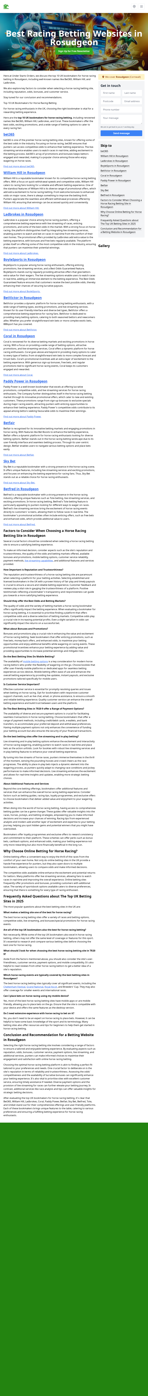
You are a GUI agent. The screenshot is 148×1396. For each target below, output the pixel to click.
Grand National (35, 986)
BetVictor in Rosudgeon (22, 297)
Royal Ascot (51, 986)
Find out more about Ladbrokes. (21, 253)
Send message (121, 133)
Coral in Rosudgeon (19, 336)
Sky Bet (9, 461)
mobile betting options (35, 661)
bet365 (8, 134)
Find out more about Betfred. (19, 524)
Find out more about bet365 (18, 166)
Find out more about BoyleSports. (21, 291)
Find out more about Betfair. (18, 454)
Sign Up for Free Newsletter (74, 51)
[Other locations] (134, 6)
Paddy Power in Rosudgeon (25, 381)
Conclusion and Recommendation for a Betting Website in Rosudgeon (121, 230)
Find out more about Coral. (18, 375)
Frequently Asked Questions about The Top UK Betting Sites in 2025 (119, 222)
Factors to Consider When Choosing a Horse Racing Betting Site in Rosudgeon (121, 203)
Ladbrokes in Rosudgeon (23, 214)
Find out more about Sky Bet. (19, 482)
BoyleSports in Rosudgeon (24, 259)
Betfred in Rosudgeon (21, 489)
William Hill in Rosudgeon (24, 172)
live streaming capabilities (39, 560)
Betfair (9, 423)
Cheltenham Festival (14, 986)
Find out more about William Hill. (21, 208)
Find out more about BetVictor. (20, 329)
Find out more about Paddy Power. (22, 416)
